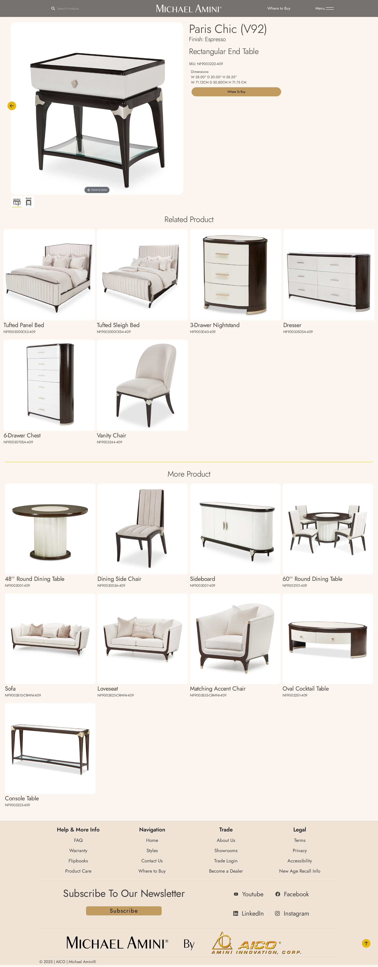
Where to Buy (236, 91)
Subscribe (124, 911)
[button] (324, 8)
